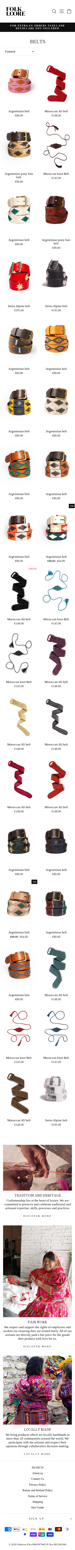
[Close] (68, 739)
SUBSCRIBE (37, 799)
